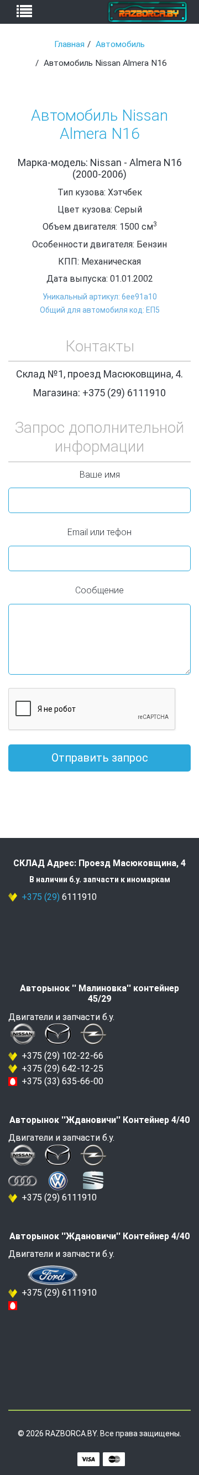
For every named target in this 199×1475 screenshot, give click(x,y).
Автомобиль (120, 44)
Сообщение (99, 590)
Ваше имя (100, 474)
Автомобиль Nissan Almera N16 (99, 124)
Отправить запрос (99, 757)
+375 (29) (41, 897)
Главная (69, 44)
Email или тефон (99, 532)
